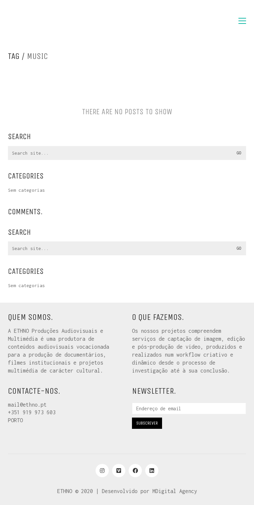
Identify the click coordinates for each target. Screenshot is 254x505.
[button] (242, 20)
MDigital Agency (174, 491)
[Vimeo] (118, 470)
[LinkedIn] (151, 470)
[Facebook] (135, 470)
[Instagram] (102, 470)
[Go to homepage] (41, 20)
